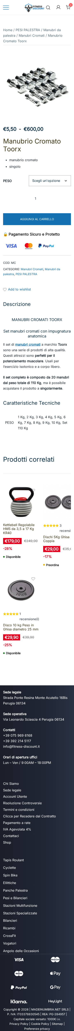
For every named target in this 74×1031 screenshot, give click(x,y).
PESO (7, 181)
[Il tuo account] (58, 7)
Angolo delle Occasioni (21, 951)
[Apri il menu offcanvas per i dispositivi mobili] (6, 7)
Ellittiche (9, 883)
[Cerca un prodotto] (48, 7)
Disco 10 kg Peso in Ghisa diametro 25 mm (20, 627)
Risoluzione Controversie (22, 803)
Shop (7, 842)
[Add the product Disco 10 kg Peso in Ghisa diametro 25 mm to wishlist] (33, 579)
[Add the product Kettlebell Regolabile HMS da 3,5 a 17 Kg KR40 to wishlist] (33, 491)
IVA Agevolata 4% (17, 829)
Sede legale (12, 790)
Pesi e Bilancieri (15, 898)
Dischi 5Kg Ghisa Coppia (56, 539)
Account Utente (15, 796)
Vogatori (9, 943)
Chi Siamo (11, 784)
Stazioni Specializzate (20, 913)
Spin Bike (10, 875)
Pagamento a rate (16, 823)
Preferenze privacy (37, 1028)
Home (7, 30)
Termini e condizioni (18, 810)
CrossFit (9, 936)
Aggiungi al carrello (37, 219)
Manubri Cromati (32, 35)
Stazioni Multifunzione (20, 905)
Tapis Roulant (13, 860)
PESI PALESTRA (28, 30)
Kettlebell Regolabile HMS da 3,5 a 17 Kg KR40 (19, 529)
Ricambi (9, 928)
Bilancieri (10, 920)
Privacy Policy (18, 1023)
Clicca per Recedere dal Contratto (29, 816)
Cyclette (9, 868)
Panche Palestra (15, 890)
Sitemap (57, 1023)
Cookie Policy (40, 1023)
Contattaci (11, 836)
